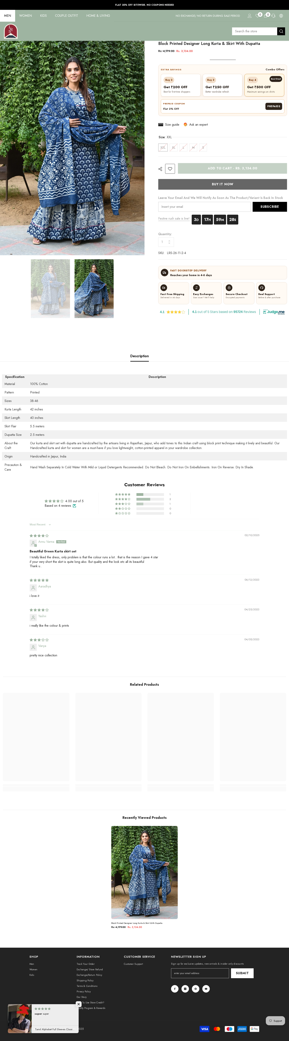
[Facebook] (175, 989)
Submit (242, 973)
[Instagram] (185, 989)
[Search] (258, 31)
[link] (170, 169)
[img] (39, 535)
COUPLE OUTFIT (66, 15)
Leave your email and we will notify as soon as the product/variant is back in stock (220, 198)
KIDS (43, 15)
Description (139, 356)
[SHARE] (161, 169)
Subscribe (269, 206)
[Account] (250, 16)
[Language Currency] (281, 16)
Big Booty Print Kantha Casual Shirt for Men (255, 1028)
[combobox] (254, 31)
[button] (123, 494)
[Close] (286, 1018)
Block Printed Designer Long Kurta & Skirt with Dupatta (136, 923)
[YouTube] (206, 989)
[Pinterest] (195, 989)
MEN (7, 15)
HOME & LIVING (98, 15)
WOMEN (25, 15)
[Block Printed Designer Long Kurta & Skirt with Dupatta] (144, 872)
